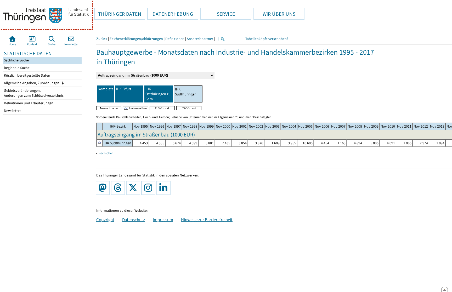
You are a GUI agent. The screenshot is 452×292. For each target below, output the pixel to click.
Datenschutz (133, 219)
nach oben (106, 153)
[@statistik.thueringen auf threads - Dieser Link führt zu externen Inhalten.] (119, 187)
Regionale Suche (16, 67)
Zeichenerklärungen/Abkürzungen (136, 38)
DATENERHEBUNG (170, 13)
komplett (105, 89)
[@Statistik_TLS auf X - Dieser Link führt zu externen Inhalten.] (134, 187)
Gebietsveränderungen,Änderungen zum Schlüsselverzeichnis (33, 93)
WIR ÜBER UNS (274, 13)
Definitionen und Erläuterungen (28, 103)
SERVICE (217, 13)
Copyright (105, 219)
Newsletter (12, 110)
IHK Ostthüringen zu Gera (158, 94)
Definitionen (174, 38)
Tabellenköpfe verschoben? (266, 38)
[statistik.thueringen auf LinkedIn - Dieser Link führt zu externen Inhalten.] (164, 187)
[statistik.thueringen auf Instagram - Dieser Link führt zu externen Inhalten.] (149, 187)
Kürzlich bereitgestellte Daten (26, 75)
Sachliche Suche (16, 60)
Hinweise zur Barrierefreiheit (207, 219)
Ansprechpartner (200, 38)
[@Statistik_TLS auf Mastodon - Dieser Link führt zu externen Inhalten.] (103, 187)
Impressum (163, 219)
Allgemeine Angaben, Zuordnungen (32, 83)
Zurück (101, 38)
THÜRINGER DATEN (117, 13)
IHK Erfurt (123, 89)
